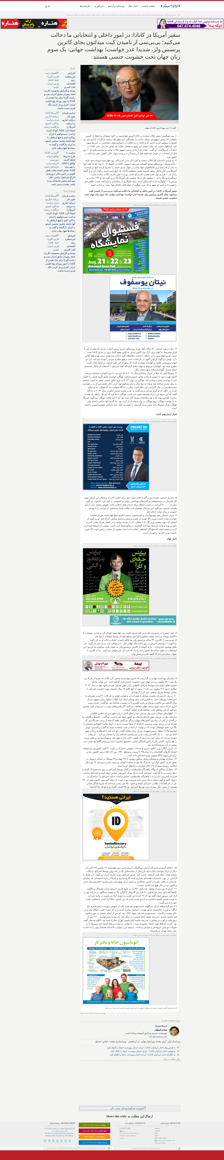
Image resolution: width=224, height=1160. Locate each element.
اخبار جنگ (133, 6)
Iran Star (47, 1133)
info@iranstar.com (158, 1036)
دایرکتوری (99, 6)
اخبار (66, 1131)
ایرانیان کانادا (49, 1128)
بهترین (66, 1128)
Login (156, 1136)
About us (157, 1128)
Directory (71, 1136)
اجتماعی (61, 1131)
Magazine (48, 1136)
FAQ (156, 1133)
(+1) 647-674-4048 (125, 1128)
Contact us (157, 1131)
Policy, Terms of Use (160, 1138)
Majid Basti (161, 1026)
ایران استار (72, 1128)
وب (60, 1128)
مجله (62, 1128)
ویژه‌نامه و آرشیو (116, 6)
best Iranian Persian (56, 1133)
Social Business (60, 1136)
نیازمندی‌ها (85, 6)
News (64, 1133)
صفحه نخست (148, 6)
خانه (179, 15)
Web (66, 1136)
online (53, 1136)
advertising (70, 1133)
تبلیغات (57, 1131)
